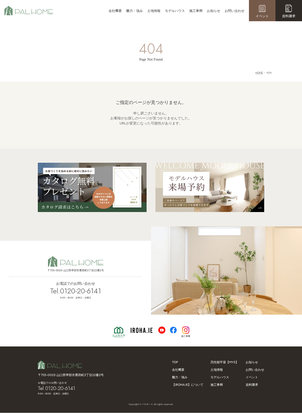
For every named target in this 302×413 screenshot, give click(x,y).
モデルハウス (175, 10)
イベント (252, 377)
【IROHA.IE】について (187, 384)
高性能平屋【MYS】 (224, 362)
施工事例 (196, 10)
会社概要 (115, 10)
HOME (259, 73)
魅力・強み (134, 10)
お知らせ (213, 10)
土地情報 (154, 10)
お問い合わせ (235, 10)
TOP (175, 362)
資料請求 (252, 384)
